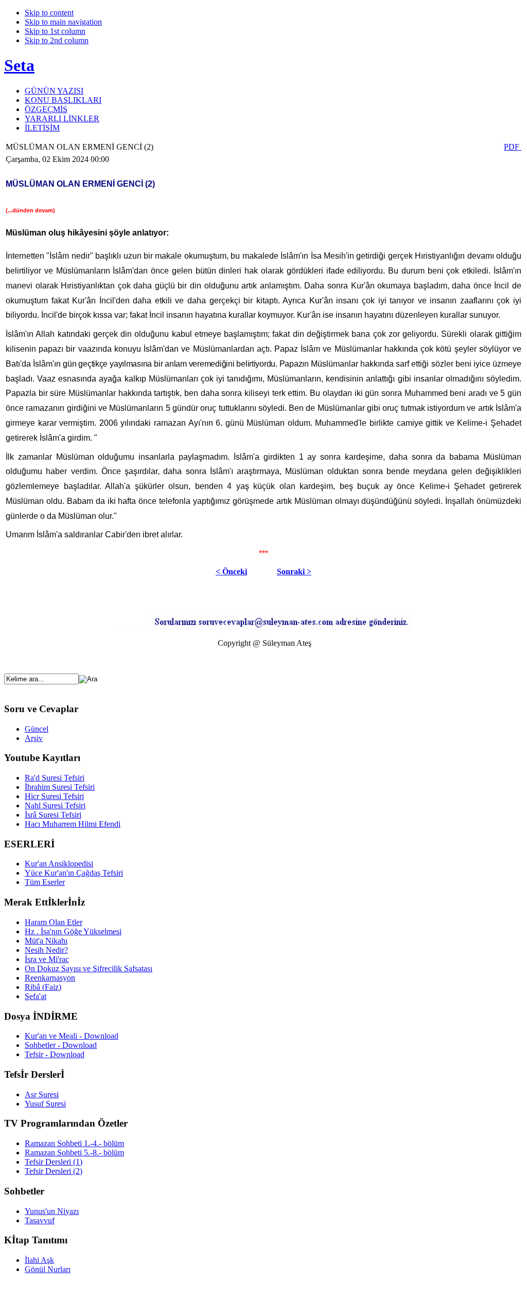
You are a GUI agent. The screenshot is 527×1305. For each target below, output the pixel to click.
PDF (512, 146)
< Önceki (231, 571)
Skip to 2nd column (57, 40)
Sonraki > (294, 571)
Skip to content (49, 12)
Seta (19, 65)
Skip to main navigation (63, 21)
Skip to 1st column (55, 31)
